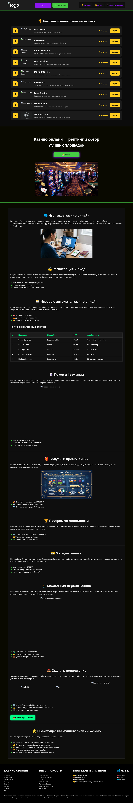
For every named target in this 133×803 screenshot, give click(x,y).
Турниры (7, 786)
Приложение (8, 780)
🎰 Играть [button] (66, 155)
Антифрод (42, 788)
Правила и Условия (45, 777)
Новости (7, 775)
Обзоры (6, 784)
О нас (41, 780)
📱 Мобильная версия (115, 5)
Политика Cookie (45, 784)
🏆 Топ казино (86, 5)
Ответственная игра (46, 786)
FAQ (5, 790)
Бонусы (6, 788)
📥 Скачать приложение (23, 717)
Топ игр (6, 782)
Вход (43, 5)
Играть (115, 31)
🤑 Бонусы (99, 5)
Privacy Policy (44, 782)
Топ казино (8, 777)
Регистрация (60, 5)
